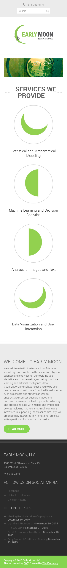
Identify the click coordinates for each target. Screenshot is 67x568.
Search (22, 11)
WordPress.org (50, 563)
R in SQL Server (16, 527)
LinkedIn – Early (17, 499)
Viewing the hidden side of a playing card (31, 516)
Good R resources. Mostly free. (25, 532)
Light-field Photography (21, 523)
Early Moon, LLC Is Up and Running (28, 539)
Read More (16, 429)
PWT (26, 563)
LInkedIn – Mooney (19, 495)
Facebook (13, 491)
